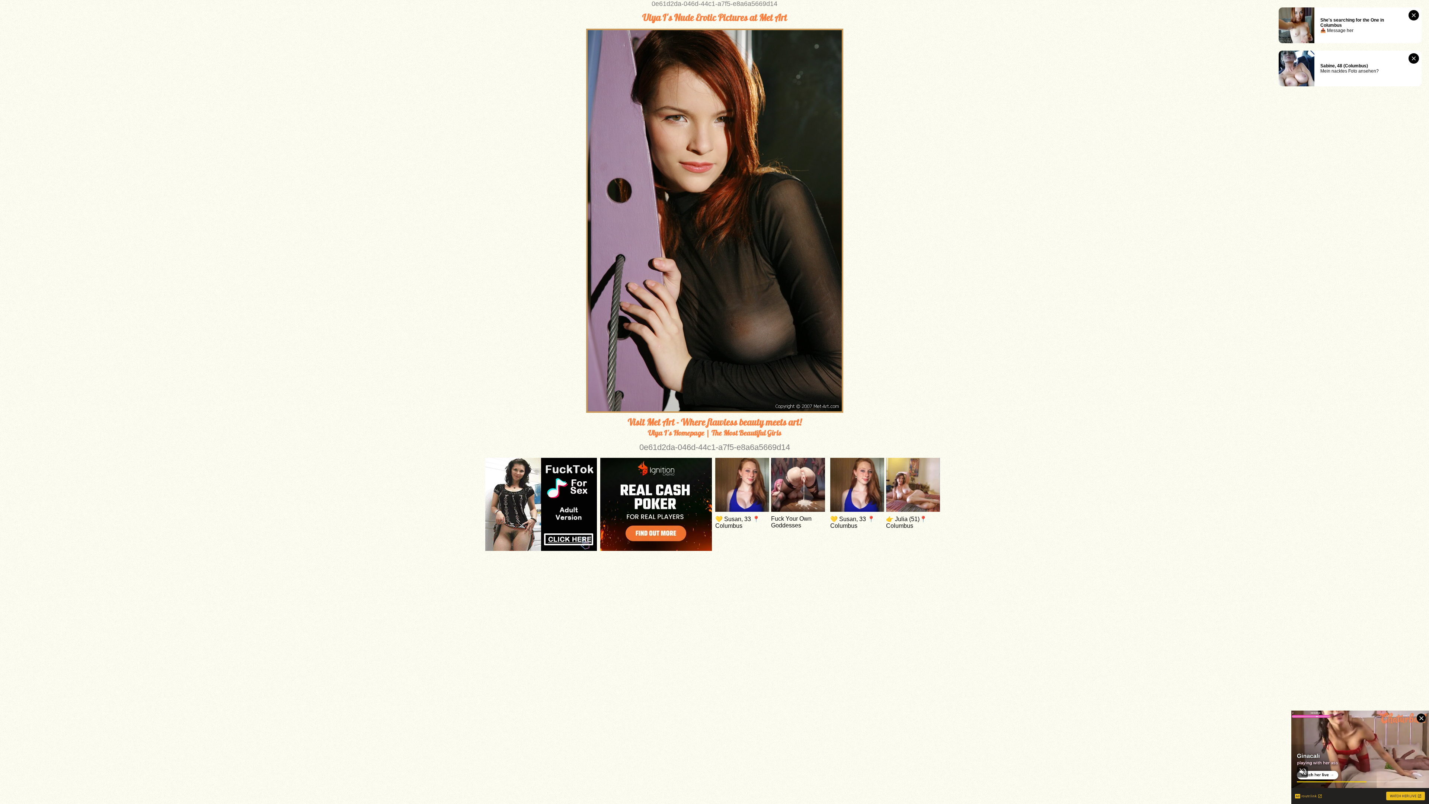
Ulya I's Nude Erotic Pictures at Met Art (714, 17)
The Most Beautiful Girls (746, 432)
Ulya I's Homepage (676, 432)
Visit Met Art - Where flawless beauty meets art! (715, 422)
